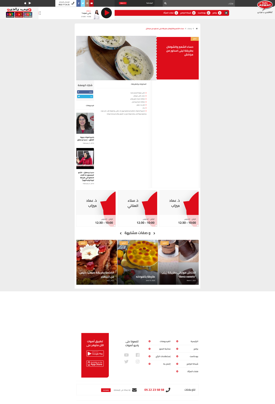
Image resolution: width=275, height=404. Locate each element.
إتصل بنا (166, 364)
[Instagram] (87, 3)
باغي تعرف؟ (86, 13)
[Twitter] (83, 3)
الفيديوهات (165, 341)
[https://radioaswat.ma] (197, 28)
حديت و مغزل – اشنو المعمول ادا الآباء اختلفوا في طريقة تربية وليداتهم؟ (86, 176)
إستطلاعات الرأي (163, 356)
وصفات (189, 28)
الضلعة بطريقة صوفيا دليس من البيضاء (96, 274)
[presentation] (40, 11)
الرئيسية (194, 341)
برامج (214, 13)
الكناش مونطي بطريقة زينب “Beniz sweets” (179, 274)
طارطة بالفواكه (145, 276)
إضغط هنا (106, 390)
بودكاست (202, 13)
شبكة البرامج (185, 13)
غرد (91, 96)
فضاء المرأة (168, 13)
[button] (165, 3)
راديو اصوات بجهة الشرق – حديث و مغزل (85, 138)
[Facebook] (78, 3)
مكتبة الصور (164, 349)
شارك (90, 92)
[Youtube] (91, 3)
